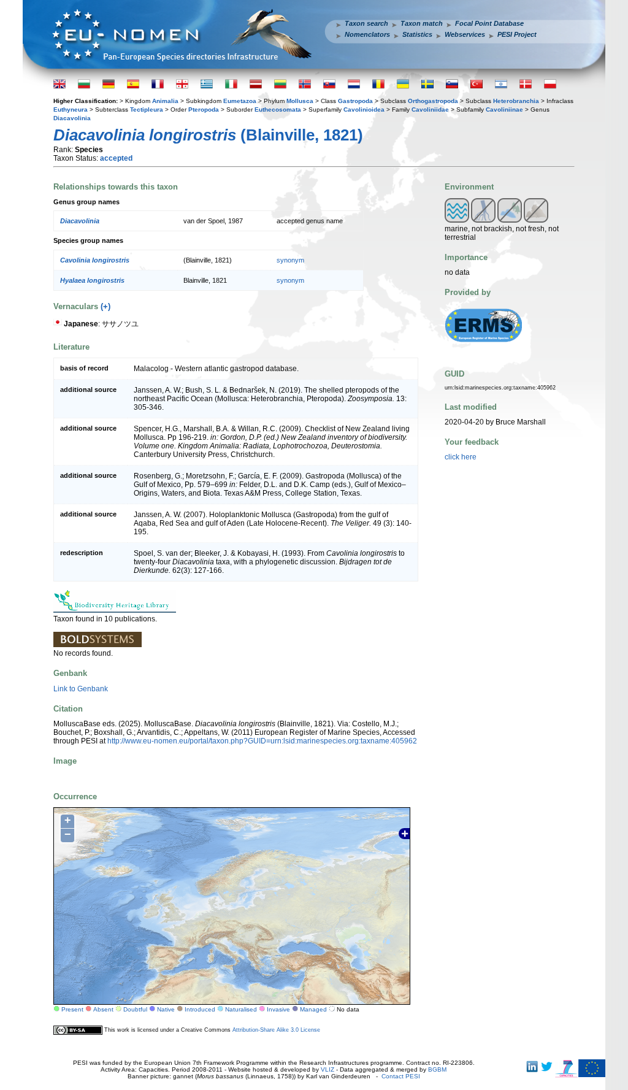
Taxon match (421, 23)
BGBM (437, 1069)
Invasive (278, 1009)
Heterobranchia (516, 101)
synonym (290, 260)
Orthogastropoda (433, 101)
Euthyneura (70, 109)
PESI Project (517, 34)
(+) (105, 306)
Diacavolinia (72, 118)
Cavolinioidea (364, 109)
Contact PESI (400, 1076)
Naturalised (241, 1009)
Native (166, 1009)
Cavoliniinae (504, 109)
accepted (116, 158)
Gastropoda (355, 101)
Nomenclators (367, 34)
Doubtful (135, 1009)
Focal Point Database (489, 23)
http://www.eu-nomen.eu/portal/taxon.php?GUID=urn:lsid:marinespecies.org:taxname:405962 (262, 741)
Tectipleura (146, 109)
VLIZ (327, 1069)
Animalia (165, 101)
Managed (313, 1009)
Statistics (417, 34)
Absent (103, 1009)
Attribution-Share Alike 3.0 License (276, 1030)
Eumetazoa (239, 101)
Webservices (465, 34)
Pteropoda (203, 109)
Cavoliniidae (430, 109)
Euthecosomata (278, 109)
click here (461, 457)
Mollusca (299, 101)
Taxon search (366, 23)
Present (72, 1009)
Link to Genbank (80, 689)
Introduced (200, 1009)
